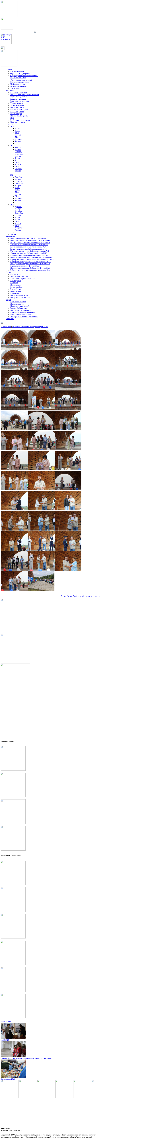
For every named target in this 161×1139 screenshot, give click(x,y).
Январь (18, 141)
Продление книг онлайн (20, 306)
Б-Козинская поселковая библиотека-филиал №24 (30, 270)
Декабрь (18, 148)
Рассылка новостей (18, 302)
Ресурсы (9, 272)
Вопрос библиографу (18, 308)
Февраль (18, 139)
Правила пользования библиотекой (24, 95)
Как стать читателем (18, 93)
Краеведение (15, 281)
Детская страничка (17, 105)
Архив (13, 234)
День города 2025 (8, 1079)
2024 (12, 175)
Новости (9, 124)
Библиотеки (10, 236)
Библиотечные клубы (19, 109)
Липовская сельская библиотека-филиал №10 (28, 253)
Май (17, 133)
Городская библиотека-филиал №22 (24, 266)
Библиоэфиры (16, 114)
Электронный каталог (19, 276)
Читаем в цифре (16, 103)
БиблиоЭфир (15, 274)
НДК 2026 (5, 1040)
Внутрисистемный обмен (20, 314)
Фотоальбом (6, 327)
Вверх (63, 596)
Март (17, 137)
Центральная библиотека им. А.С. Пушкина (28, 238)
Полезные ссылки (17, 122)
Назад (69, 596)
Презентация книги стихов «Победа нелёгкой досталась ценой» (26, 1058)
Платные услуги (17, 304)
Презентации (15, 285)
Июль (17, 128)
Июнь (17, 131)
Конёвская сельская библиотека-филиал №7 (28, 247)
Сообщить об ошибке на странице (86, 596)
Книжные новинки (18, 99)
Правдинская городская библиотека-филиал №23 (30, 268)
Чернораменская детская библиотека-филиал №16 (30, 262)
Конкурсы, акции (17, 112)
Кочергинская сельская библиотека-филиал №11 (29, 255)
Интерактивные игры (19, 295)
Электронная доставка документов (24, 317)
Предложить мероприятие (20, 310)
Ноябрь (18, 150)
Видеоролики (15, 291)
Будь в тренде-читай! (18, 97)
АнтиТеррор (15, 88)
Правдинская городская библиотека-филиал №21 (30, 264)
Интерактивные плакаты (20, 298)
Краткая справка (17, 71)
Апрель (18, 135)
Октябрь (18, 152)
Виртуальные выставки (19, 101)
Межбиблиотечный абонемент (22, 312)
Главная (9, 69)
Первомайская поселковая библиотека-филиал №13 (31, 257)
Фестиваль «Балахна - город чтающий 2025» (30, 327)
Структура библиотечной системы (24, 76)
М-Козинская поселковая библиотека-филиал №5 (30, 243)
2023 (12, 205)
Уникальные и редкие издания (22, 279)
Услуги (8, 300)
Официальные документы (20, 74)
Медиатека (14, 293)
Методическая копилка (19, 82)
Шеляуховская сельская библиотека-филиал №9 (29, 251)
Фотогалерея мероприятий (21, 80)
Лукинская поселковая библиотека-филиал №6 (29, 245)
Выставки (14, 283)
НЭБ (12, 118)
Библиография (16, 287)
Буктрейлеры (15, 289)
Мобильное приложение (20, 120)
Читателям (10, 90)
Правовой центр (17, 107)
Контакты (10, 319)
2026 (12, 126)
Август (18, 156)
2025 (12, 145)
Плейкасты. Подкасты (19, 116)
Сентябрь (19, 154)
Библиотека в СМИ (18, 78)
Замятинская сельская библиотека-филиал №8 (28, 249)
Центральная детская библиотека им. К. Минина (30, 240)
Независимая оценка (18, 86)
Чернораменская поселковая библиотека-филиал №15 (32, 260)
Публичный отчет (17, 84)
